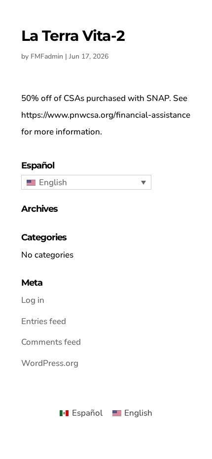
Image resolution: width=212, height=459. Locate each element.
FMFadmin (47, 56)
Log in (32, 300)
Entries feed (43, 321)
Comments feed (51, 342)
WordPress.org (49, 363)
